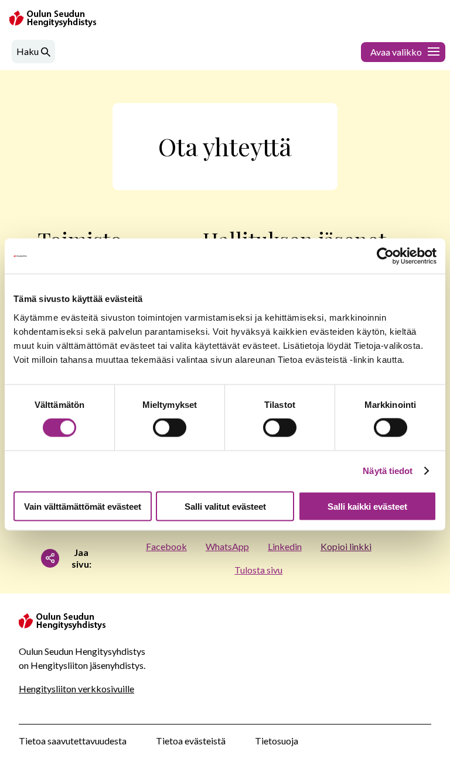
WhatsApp (227, 546)
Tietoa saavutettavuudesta (73, 740)
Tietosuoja (276, 740)
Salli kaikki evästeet (367, 506)
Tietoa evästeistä (191, 740)
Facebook (166, 546)
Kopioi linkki (346, 546)
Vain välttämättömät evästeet (82, 506)
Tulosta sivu (258, 569)
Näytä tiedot (387, 471)
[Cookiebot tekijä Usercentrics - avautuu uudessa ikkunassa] (385, 256)
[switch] (169, 427)
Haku (27, 51)
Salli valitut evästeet (225, 506)
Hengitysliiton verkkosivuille (76, 688)
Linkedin (285, 546)
